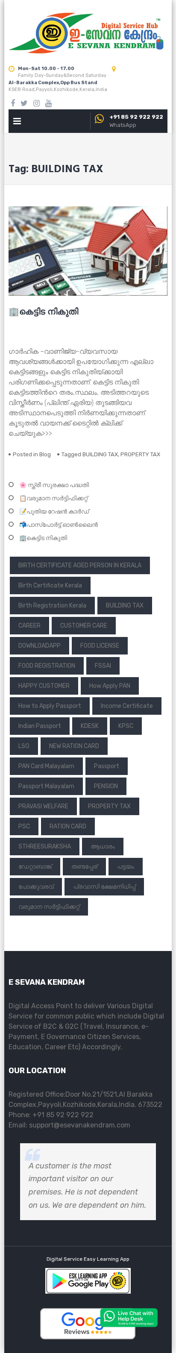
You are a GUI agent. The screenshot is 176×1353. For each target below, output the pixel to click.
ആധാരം (103, 846)
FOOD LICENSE (99, 645)
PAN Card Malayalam (46, 766)
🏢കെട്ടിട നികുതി (43, 312)
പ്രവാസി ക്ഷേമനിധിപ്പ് (104, 886)
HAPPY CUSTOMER (44, 686)
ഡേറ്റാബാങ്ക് (35, 866)
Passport (106, 766)
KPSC (125, 726)
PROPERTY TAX (140, 454)
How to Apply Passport (49, 706)
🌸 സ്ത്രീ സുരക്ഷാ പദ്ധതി (54, 485)
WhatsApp (122, 125)
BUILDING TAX (100, 454)
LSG (23, 746)
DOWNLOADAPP (39, 645)
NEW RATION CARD (74, 746)
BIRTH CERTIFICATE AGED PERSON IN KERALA (79, 565)
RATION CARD (68, 826)
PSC (24, 826)
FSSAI (103, 665)
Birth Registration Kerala (52, 605)
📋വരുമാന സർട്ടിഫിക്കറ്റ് (53, 498)
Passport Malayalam (46, 786)
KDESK (90, 726)
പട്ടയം (125, 866)
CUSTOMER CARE (83, 625)
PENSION (106, 786)
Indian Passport (39, 726)
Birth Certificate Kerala (50, 585)
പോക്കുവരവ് (35, 886)
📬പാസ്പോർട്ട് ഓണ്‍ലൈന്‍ (58, 524)
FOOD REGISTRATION (46, 665)
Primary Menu (17, 123)
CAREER (29, 625)
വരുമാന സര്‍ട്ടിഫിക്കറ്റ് (48, 906)
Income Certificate (127, 706)
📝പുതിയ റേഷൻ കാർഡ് (54, 511)
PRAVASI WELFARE (43, 806)
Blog (45, 454)
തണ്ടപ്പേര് (84, 866)
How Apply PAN (109, 686)
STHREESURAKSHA (44, 846)
